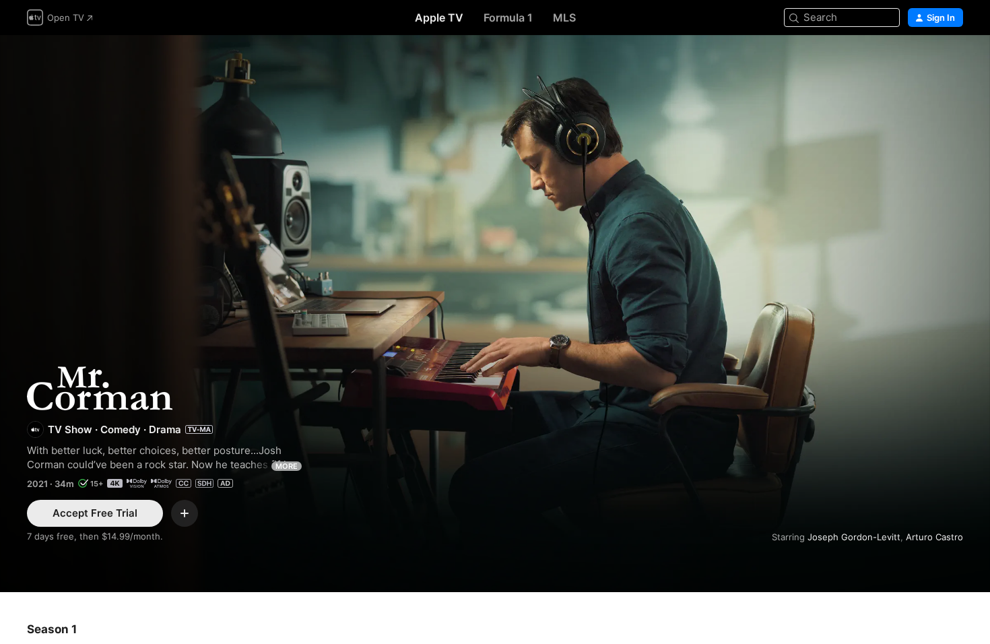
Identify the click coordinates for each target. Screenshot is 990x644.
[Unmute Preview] (953, 61)
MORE (286, 466)
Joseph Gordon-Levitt (853, 537)
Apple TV (439, 17)
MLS (564, 17)
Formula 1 (508, 17)
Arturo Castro (934, 537)
